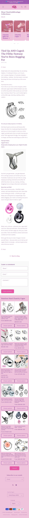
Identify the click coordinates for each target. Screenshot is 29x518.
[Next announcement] (26, 2)
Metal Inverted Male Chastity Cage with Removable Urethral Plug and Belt (7, 428)
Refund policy (17, 512)
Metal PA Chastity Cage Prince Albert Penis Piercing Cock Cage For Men (7, 371)
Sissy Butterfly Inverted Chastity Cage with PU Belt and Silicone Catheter (21, 371)
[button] (3, 7)
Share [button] (4, 67)
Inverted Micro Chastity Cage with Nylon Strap (7, 344)
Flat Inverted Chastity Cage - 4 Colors (20, 427)
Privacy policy (24, 512)
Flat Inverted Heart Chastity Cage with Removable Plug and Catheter (20, 400)
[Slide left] (11, 43)
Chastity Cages (18, 35)
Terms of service (6, 514)
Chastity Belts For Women (6, 36)
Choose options (7, 326)
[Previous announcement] (3, 2)
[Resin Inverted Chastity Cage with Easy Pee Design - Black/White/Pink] (14, 213)
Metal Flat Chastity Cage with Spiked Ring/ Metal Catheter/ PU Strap (21, 345)
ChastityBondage (9, 512)
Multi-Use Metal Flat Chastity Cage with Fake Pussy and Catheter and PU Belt (7, 455)
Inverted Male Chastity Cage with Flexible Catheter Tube (6, 317)
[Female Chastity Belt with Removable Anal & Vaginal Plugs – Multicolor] (14, 160)
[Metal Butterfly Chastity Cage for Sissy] (14, 110)
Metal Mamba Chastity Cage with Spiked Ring (6, 399)
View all (3, 16)
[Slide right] (18, 43)
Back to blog (15, 256)
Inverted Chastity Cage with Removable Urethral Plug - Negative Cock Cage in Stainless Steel (21, 318)
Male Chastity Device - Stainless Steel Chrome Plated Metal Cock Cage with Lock (20, 455)
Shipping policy (14, 514)
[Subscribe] (22, 479)
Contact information (23, 514)
